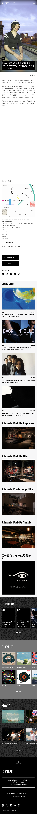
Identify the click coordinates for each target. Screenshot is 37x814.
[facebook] (10, 275)
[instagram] (18, 275)
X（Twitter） (10, 246)
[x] (7, 275)
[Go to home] (8, 3)
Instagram (17, 246)
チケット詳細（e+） (7, 242)
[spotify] (3, 275)
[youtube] (14, 275)
